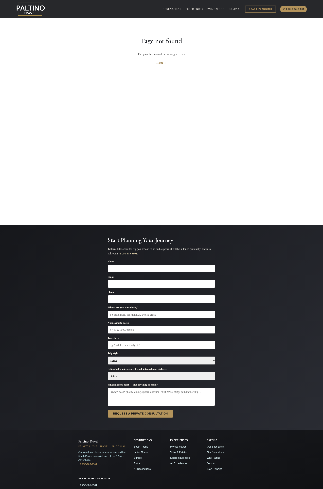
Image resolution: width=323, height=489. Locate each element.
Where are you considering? (123, 307)
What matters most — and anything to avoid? (133, 384)
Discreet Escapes (180, 457)
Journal (235, 9)
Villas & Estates (179, 452)
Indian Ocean (141, 452)
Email (111, 277)
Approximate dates (118, 323)
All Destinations (142, 469)
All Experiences (178, 463)
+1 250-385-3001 (293, 9)
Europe (138, 457)
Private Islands (178, 446)
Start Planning (260, 9)
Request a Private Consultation (140, 413)
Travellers (113, 338)
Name (111, 261)
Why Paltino (216, 9)
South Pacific (141, 446)
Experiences (194, 9)
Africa (137, 463)
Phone (111, 292)
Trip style (113, 353)
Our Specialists (215, 446)
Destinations (172, 9)
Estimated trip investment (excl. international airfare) (137, 369)
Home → (161, 63)
